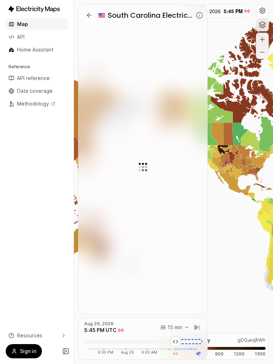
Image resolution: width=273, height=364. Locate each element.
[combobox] (175, 327)
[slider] (176, 342)
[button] (262, 10)
